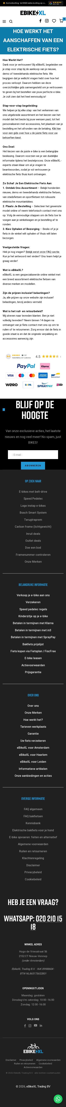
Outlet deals (33, 541)
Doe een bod (33, 548)
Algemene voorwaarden (33, 844)
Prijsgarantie (33, 672)
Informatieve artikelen (33, 769)
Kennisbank (33, 823)
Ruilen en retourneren (33, 851)
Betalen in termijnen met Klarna (33, 623)
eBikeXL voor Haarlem (33, 755)
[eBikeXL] (33, 1048)
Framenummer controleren (33, 555)
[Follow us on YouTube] (35, 1025)
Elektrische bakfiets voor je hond (33, 830)
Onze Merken (33, 562)
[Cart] (61, 21)
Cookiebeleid (33, 879)
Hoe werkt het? (33, 720)
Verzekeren (33, 602)
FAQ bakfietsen (33, 816)
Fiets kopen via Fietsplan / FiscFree (33, 651)
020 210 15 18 (46, 922)
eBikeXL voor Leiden (33, 762)
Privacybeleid (33, 872)
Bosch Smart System (33, 513)
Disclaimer (33, 865)
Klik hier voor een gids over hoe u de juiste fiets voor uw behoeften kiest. (32, 133)
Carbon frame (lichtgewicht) (33, 527)
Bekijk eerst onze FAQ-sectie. (43, 252)
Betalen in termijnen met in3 (33, 630)
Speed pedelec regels (33, 609)
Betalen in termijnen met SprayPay (33, 637)
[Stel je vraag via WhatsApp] (58, 1099)
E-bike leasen (33, 658)
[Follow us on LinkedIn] (41, 1025)
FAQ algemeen (33, 809)
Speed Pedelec (33, 499)
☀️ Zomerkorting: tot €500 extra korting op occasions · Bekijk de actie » (24, 3)
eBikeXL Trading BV (38, 1086)
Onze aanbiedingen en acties (33, 776)
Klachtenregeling (33, 858)
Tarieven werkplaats (33, 727)
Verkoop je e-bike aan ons (33, 595)
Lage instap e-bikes (33, 506)
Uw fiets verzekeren (33, 741)
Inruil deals (33, 534)
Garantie (33, 734)
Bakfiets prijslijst (33, 644)
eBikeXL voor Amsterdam (33, 748)
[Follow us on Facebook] (40, 21)
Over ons (33, 706)
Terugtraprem (33, 520)
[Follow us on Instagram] (47, 21)
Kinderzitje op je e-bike (33, 616)
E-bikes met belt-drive (33, 492)
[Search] (10, 21)
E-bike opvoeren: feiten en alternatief (33, 837)
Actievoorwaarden (33, 665)
